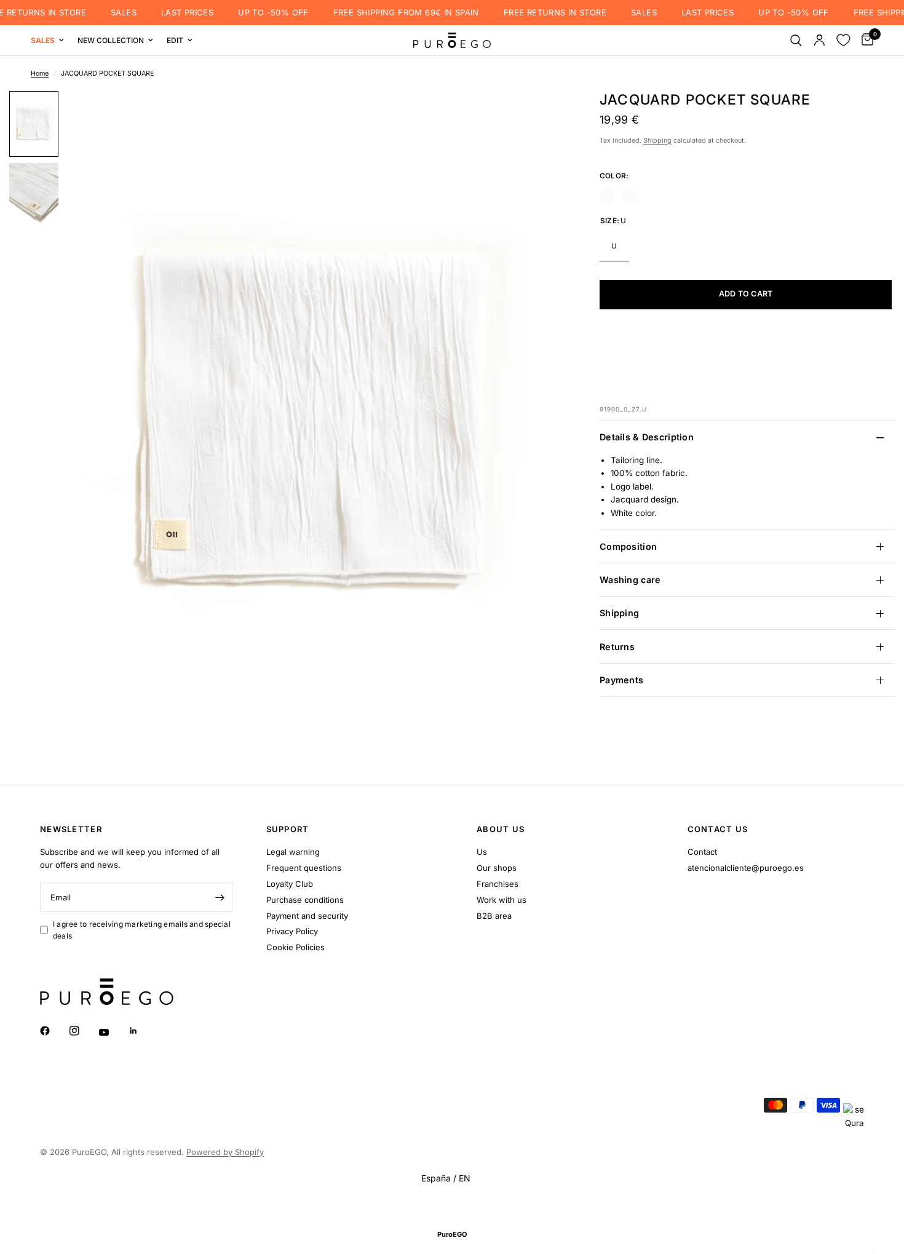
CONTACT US (718, 829)
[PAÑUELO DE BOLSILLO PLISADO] (628, 195)
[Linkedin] (142, 1030)
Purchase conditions (305, 900)
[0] (864, 40)
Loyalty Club (289, 884)
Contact (702, 852)
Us (482, 852)
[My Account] (819, 40)
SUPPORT (287, 829)
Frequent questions (303, 868)
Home (40, 73)
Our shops (497, 868)
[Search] (796, 40)
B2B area (494, 916)
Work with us (501, 900)
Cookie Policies (295, 947)
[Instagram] (83, 1030)
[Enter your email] (220, 897)
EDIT (175, 40)
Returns (617, 646)
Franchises (497, 884)
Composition (628, 546)
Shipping (657, 141)
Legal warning (293, 852)
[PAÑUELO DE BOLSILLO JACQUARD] (607, 195)
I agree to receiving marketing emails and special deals (142, 929)
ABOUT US (501, 829)
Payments (621, 680)
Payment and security (307, 916)
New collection (110, 40)
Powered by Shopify (225, 1152)
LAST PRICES (182, 13)
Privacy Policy (292, 931)
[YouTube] (112, 1032)
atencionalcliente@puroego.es (746, 868)
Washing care (630, 579)
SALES (118, 13)
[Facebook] (53, 1030)
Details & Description (647, 437)
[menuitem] (51, 40)
